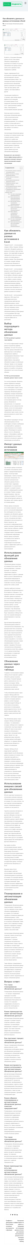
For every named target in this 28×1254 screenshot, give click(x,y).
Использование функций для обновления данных (12, 180)
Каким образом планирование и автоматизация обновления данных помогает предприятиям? (16, 214)
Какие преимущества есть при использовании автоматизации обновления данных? (16, 224)
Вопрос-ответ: (9, 192)
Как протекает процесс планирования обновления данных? (15, 203)
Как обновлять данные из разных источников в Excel (13, 171)
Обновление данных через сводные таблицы (12, 184)
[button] (20, 168)
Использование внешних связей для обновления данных (13, 187)
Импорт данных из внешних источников (12, 177)
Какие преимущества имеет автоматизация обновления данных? (15, 198)
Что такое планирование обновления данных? (16, 194)
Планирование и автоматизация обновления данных (13, 190)
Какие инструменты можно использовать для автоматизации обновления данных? (16, 208)
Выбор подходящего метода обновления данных (12, 174)
